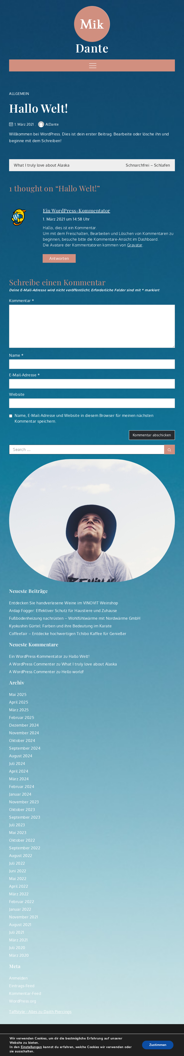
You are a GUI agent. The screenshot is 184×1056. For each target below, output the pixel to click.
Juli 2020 (17, 947)
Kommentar (21, 300)
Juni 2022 (17, 871)
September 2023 (24, 817)
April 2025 (18, 702)
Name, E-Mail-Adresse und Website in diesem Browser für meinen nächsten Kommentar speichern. (84, 418)
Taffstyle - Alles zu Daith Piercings (40, 1011)
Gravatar (134, 245)
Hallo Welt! (79, 656)
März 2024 (19, 778)
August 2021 (20, 924)
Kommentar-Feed (25, 993)
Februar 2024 (21, 786)
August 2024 (20, 755)
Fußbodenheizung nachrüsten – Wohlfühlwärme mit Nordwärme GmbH (75, 618)
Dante (92, 47)
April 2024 (18, 771)
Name (16, 355)
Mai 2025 (17, 694)
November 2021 (23, 917)
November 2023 (24, 801)
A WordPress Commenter (32, 664)
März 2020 (19, 955)
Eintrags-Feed (21, 985)
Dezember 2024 (24, 725)
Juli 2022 (17, 863)
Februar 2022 (21, 901)
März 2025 (19, 709)
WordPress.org (22, 1001)
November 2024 (24, 732)
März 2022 (19, 894)
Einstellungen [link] (31, 1047)
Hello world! (73, 671)
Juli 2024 (17, 763)
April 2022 (18, 886)
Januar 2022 (20, 909)
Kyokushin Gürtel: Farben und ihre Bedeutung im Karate (60, 626)
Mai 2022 (17, 878)
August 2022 (20, 855)
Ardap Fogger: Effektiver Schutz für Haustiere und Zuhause (63, 610)
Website (17, 394)
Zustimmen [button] (157, 1045)
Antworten (59, 258)
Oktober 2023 (22, 809)
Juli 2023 (17, 825)
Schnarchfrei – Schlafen (148, 165)
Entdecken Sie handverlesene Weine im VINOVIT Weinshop (63, 603)
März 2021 (18, 940)
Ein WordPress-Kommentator (76, 210)
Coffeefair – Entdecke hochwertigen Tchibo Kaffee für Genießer (67, 633)
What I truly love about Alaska (41, 165)
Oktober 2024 (22, 740)
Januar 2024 (20, 794)
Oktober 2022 (22, 840)
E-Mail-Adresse (24, 375)
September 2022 (24, 848)
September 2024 (24, 748)
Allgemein (19, 93)
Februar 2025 (21, 717)
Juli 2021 (16, 932)
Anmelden (18, 978)
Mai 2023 (17, 832)
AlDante (52, 124)
